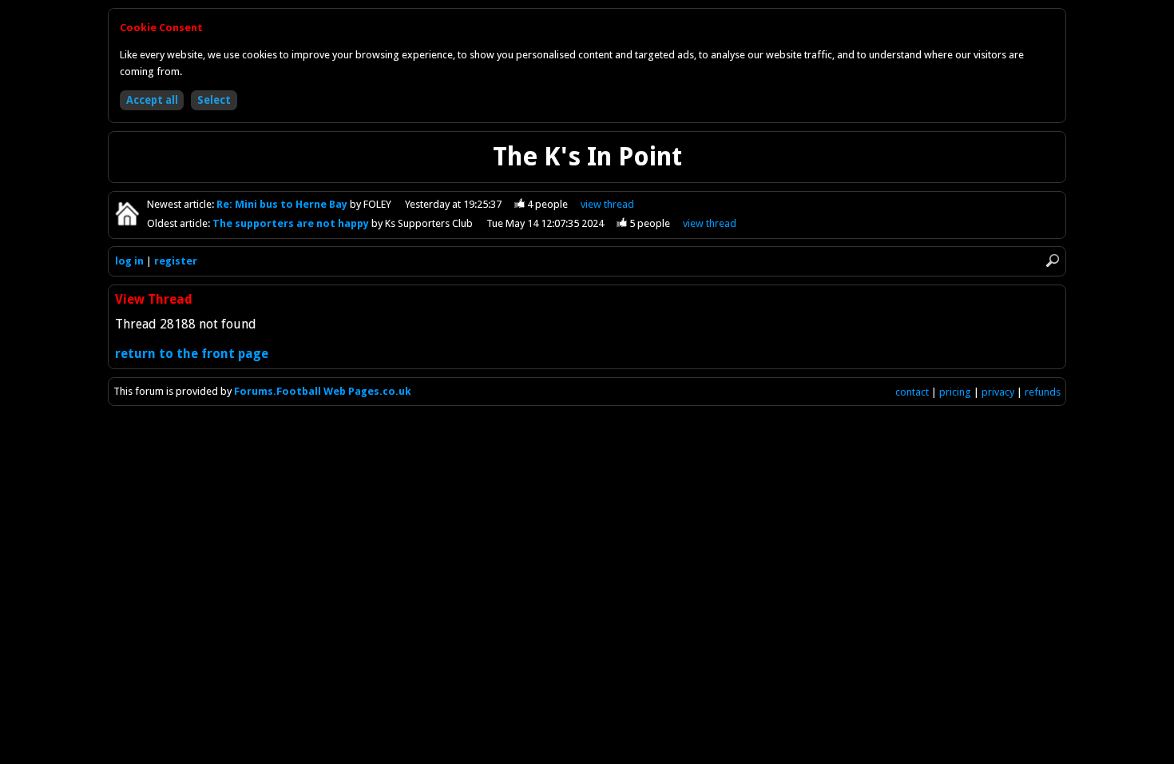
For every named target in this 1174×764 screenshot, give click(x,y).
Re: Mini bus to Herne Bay (283, 204)
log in (129, 261)
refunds (1043, 392)
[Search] (1052, 260)
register (175, 261)
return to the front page (191, 353)
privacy (998, 392)
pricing (955, 392)
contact (912, 392)
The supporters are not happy (291, 223)
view (607, 204)
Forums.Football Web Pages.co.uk (322, 391)
